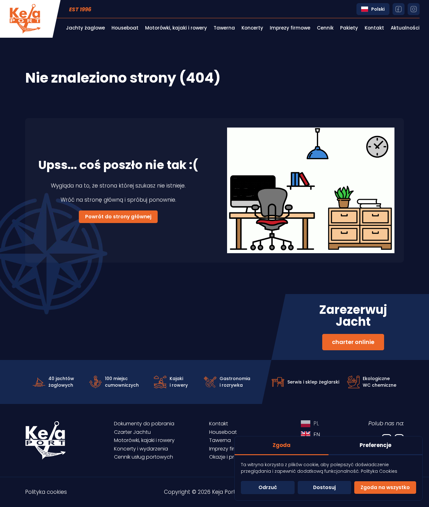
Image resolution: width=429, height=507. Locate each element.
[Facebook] (399, 9)
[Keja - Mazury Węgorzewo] (25, 19)
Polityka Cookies (379, 471)
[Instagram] (414, 9)
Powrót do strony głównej (118, 216)
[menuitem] (85, 28)
